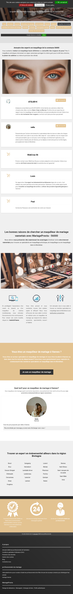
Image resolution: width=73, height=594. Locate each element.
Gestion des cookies (8, 557)
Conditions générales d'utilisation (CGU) (13, 552)
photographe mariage (43, 27)
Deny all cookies (27, 5)
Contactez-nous (6, 562)
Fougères (10, 484)
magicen (53, 24)
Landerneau (27, 474)
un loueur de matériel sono (63, 27)
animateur (10, 24)
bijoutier (17, 24)
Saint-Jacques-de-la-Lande (63, 472)
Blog (3, 559)
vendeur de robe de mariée (36, 30)
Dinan (10, 481)
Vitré (63, 480)
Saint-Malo (63, 476)
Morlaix (45, 467)
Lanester (27, 477)
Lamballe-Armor (28, 470)
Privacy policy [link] (50, 5)
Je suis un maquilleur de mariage (36, 372)
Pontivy (45, 474)
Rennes (63, 463)
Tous (4, 24)
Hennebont (27, 467)
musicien (25, 27)
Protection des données (8, 554)
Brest (10, 463)
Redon (45, 481)
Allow (44, 35)
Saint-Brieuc (63, 467)
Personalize (40, 5)
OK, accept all (62, 2)
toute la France (14, 320)
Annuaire (4, 550)
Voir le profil (61, 100)
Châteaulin (9, 474)
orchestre (32, 27)
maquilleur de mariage (64, 24)
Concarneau (9, 477)
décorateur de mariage (27, 24)
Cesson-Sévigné (10, 470)
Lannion (27, 481)
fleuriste (47, 24)
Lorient (45, 463)
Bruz (9, 467)
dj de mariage (39, 24)
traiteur (52, 27)
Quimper (45, 477)
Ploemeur (45, 470)
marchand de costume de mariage (11, 27)
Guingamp (28, 463)
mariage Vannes (6, 577)
